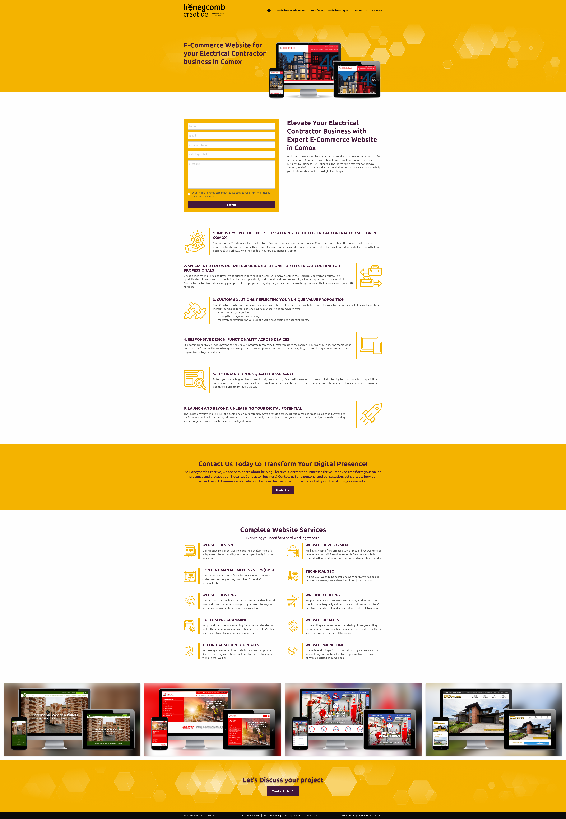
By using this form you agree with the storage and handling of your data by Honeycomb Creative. (231, 194)
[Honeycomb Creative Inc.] (204, 10)
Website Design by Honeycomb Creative (362, 815)
